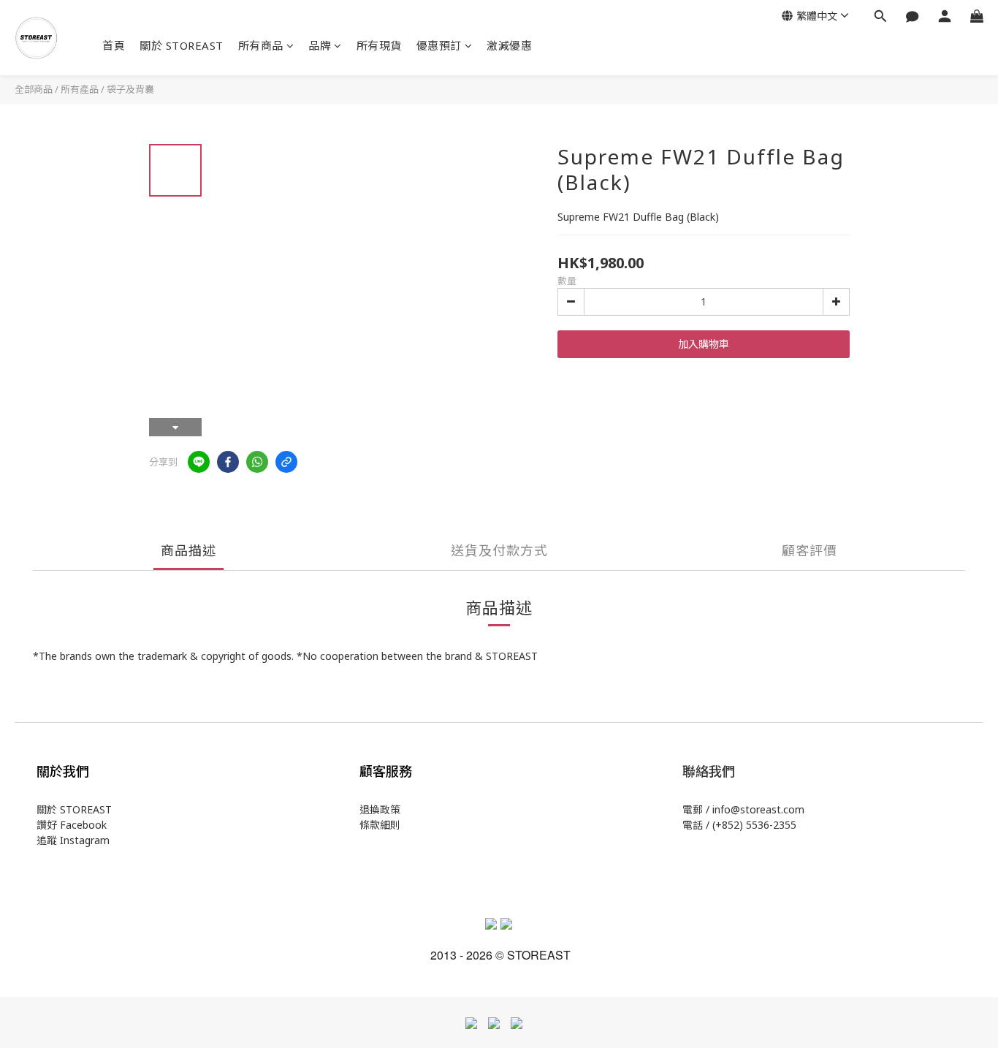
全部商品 (34, 89)
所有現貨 (379, 45)
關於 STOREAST (182, 45)
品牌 (319, 45)
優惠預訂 (439, 45)
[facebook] (228, 462)
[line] (199, 462)
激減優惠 (509, 45)
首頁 (113, 45)
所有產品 (80, 89)
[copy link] (286, 462)
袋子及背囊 (130, 89)
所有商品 (260, 45)
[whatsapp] (257, 462)
